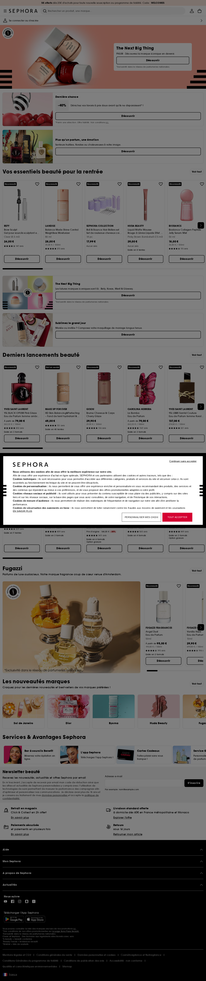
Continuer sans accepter (183, 461)
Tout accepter (177, 517)
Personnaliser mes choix (141, 517)
